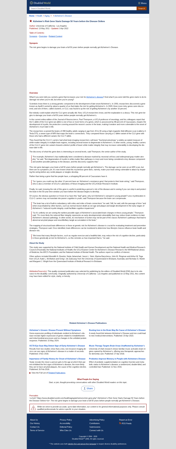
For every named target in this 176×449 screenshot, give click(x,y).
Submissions (94, 427)
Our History (35, 423)
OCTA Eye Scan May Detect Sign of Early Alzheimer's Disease (57, 346)
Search (141, 8)
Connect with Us (96, 430)
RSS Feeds (126, 423)
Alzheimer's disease (94, 97)
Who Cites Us (66, 430)
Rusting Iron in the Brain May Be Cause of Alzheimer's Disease (117, 330)
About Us (34, 420)
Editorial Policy (66, 427)
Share (90, 388)
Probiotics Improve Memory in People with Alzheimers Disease (117, 359)
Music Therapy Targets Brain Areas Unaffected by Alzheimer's (117, 346)
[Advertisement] (88, 70)
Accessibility (65, 423)
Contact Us (35, 427)
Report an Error (125, 420)
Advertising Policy (96, 420)
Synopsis (33, 36)
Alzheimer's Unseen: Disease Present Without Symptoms (55, 330)
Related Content (55, 36)
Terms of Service (37, 430)
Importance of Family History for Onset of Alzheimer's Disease (57, 359)
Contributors (94, 423)
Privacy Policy (66, 420)
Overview (43, 36)
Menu (142, 3)
